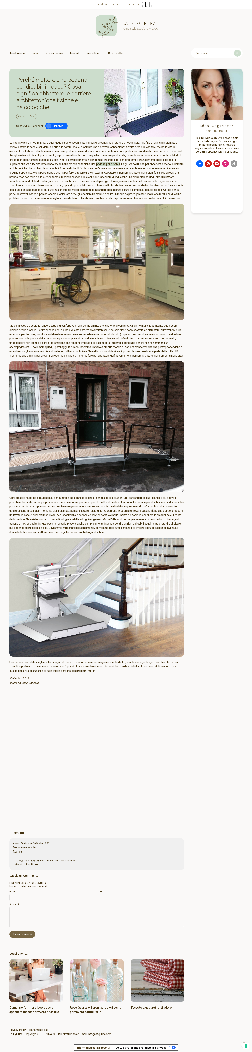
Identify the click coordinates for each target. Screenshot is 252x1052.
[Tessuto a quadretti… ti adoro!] (157, 980)
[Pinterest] (208, 163)
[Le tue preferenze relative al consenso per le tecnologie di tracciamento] (246, 1046)
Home (21, 116)
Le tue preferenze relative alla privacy (141, 1047)
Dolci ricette (115, 53)
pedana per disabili (108, 164)
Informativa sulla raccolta (93, 1047)
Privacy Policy (18, 1029)
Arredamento (17, 53)
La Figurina (21, 860)
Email (101, 891)
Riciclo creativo (54, 53)
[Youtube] (216, 163)
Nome (12, 891)
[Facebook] (199, 163)
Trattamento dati (38, 1029)
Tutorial (74, 53)
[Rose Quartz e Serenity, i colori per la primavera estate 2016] (97, 980)
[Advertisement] (96, 732)
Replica (17, 851)
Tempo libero (93, 53)
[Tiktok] (234, 163)
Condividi (58, 126)
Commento (15, 904)
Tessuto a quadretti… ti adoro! (151, 1007)
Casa (35, 53)
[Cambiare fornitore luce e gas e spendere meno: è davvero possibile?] (36, 980)
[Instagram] (225, 163)
